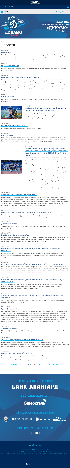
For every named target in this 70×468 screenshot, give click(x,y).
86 (26, 364)
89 (39, 364)
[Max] (60, 12)
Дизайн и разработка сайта (45, 453)
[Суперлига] (35, 2)
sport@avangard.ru (45, 451)
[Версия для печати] (9, 6)
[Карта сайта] (5, 6)
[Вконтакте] (57, 11)
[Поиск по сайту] (7, 6)
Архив (35, 369)
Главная (3, 42)
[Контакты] (2, 6)
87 (30, 364)
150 (49, 364)
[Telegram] (63, 12)
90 (43, 364)
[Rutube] (67, 11)
